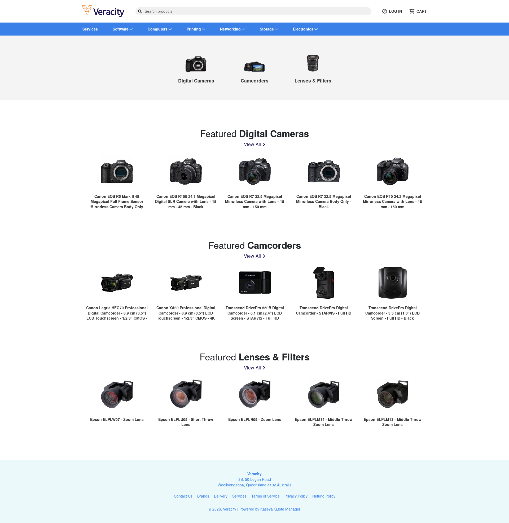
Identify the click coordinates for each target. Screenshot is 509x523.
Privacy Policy (296, 496)
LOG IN (395, 11)
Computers (158, 29)
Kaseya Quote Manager (280, 509)
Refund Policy (323, 496)
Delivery (220, 496)
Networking (231, 29)
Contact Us (183, 496)
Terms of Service (265, 496)
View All (252, 144)
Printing (194, 29)
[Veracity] (103, 10)
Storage (267, 29)
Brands (203, 496)
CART (421, 11)
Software (121, 29)
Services (90, 29)
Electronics (303, 29)
